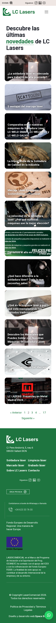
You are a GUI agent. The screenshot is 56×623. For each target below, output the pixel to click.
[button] (49, 615)
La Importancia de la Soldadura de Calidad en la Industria (27, 162)
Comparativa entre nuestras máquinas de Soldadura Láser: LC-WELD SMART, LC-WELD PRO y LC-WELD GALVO (28, 130)
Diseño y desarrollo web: (28, 616)
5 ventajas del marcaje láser (25, 106)
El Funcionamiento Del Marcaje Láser (27, 368)
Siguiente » (28, 418)
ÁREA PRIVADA (15, 492)
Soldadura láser (16, 460)
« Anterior (16, 412)
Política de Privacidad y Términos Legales (28, 608)
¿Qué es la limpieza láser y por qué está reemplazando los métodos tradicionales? (27, 309)
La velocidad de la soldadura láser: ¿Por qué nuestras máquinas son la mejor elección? (28, 219)
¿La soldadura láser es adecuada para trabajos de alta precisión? (28, 75)
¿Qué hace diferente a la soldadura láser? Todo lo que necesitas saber (26, 279)
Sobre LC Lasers (16, 470)
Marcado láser (15, 465)
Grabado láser (36, 465)
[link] (28, 68)
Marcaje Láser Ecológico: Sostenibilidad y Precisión (24, 192)
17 (44, 412)
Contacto (34, 470)
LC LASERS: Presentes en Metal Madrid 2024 (27, 398)
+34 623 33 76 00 (24, 509)
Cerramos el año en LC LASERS (27, 252)
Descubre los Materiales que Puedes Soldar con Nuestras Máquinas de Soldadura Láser (26, 338)
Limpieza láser (37, 460)
